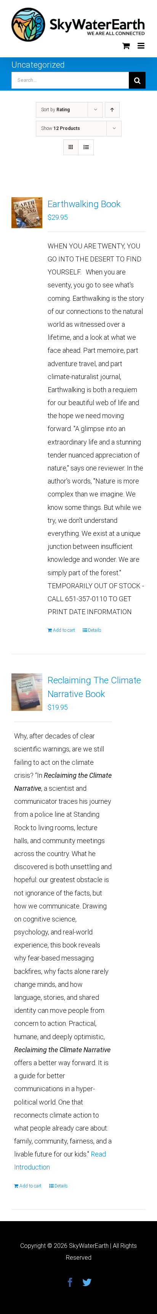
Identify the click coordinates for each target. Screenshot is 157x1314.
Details (94, 630)
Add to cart (64, 630)
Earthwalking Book (84, 204)
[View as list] (85, 147)
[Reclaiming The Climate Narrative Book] (26, 692)
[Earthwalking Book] (26, 212)
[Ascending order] (112, 110)
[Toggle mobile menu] (142, 46)
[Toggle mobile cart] (126, 46)
